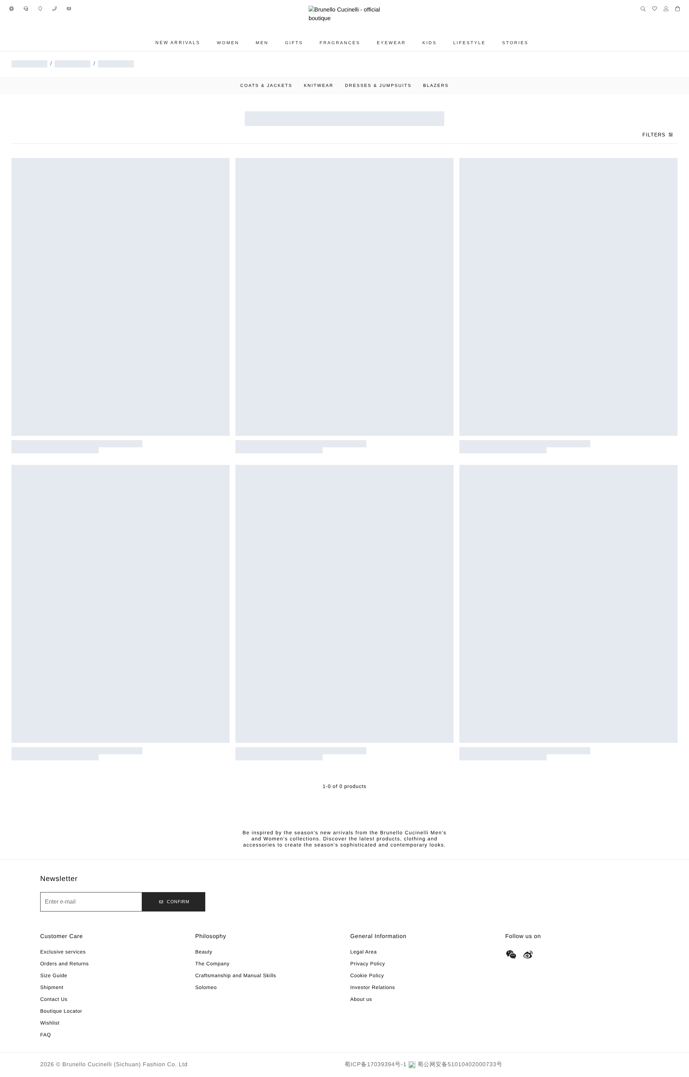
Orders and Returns (64, 963)
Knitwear (319, 85)
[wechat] (511, 954)
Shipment (52, 987)
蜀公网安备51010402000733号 (459, 1065)
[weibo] (528, 954)
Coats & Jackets (266, 85)
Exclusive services (63, 952)
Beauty (203, 952)
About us (361, 999)
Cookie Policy (367, 975)
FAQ (45, 1035)
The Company (212, 963)
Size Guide (53, 975)
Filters (653, 134)
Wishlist (50, 1023)
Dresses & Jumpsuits (378, 85)
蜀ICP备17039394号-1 (375, 1065)
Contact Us (53, 999)
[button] (11, 8)
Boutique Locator (61, 1011)
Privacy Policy (367, 963)
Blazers (436, 85)
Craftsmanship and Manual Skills (235, 975)
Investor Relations (372, 987)
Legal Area (363, 952)
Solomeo (206, 987)
